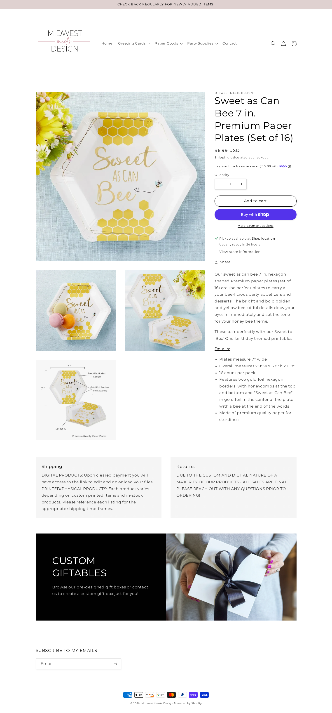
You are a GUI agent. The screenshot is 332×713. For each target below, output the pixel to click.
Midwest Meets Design (157, 703)
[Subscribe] (115, 663)
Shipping (222, 157)
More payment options (256, 225)
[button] (133, 44)
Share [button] (225, 262)
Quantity (222, 175)
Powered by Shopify (188, 703)
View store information (240, 252)
